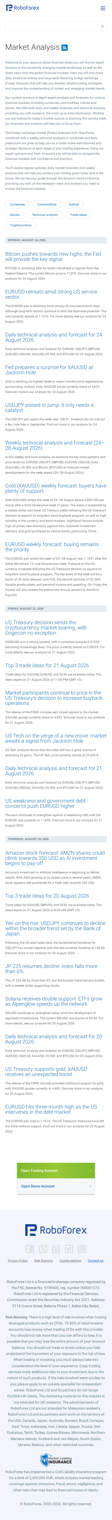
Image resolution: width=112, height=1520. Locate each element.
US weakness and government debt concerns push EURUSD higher (45, 803)
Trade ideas (78, 215)
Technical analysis (45, 215)
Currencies (17, 204)
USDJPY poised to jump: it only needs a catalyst (49, 407)
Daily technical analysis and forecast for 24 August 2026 (53, 337)
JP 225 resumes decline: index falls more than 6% (51, 968)
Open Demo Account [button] (38, 1186)
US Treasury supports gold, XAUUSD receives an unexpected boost (46, 1071)
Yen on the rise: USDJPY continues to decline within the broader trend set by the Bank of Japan (55, 928)
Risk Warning (43, 1260)
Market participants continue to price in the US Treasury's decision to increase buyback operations (54, 698)
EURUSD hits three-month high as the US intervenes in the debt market (51, 1109)
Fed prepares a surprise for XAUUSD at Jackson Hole (49, 370)
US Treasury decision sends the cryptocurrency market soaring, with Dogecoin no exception (46, 627)
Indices (74, 204)
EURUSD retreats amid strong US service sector (51, 294)
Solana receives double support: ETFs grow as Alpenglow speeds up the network (53, 1001)
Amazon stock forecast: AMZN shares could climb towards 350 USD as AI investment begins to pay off (55, 858)
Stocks (15, 215)
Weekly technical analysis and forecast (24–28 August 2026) (54, 445)
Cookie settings (70, 1260)
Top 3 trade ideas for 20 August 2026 (47, 896)
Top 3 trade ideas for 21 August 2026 (47, 665)
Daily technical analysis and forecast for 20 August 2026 (53, 1039)
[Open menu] (103, 8)
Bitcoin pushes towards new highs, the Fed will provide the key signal (53, 256)
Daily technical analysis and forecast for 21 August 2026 (53, 771)
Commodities (47, 204)
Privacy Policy (18, 1260)
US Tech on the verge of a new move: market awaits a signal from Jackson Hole (56, 738)
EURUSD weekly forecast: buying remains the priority (52, 547)
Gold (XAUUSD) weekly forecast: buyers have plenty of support (56, 488)
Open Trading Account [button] (39, 1170)
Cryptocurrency (21, 225)
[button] (22, 8)
